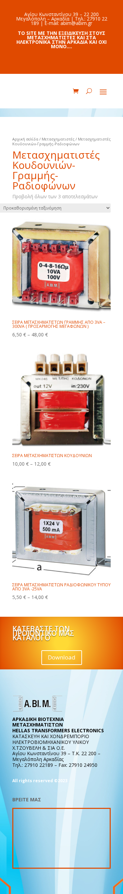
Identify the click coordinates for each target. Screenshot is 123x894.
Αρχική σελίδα (25, 139)
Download (62, 657)
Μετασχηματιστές (58, 139)
